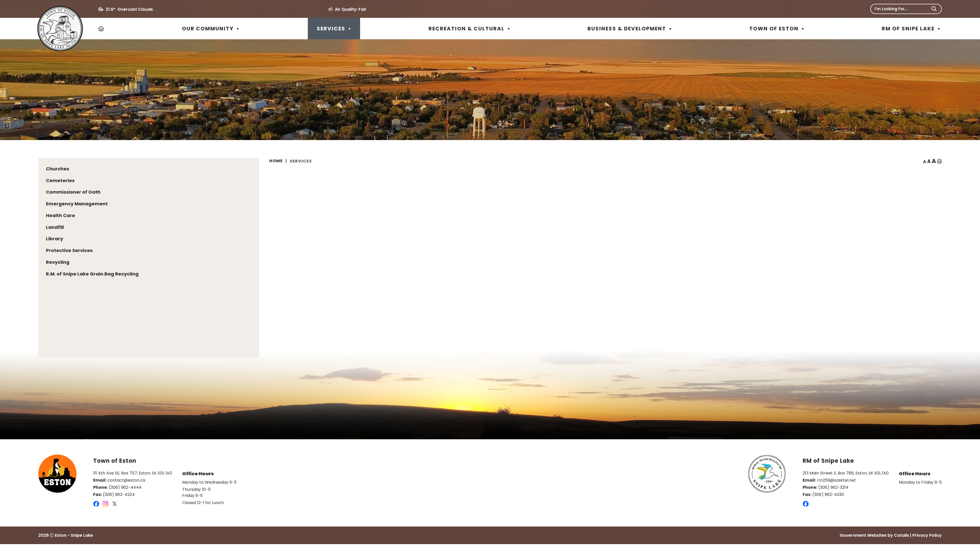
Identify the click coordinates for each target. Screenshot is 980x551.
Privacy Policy (927, 535)
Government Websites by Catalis (874, 535)
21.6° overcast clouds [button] (129, 9)
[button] (934, 8)
